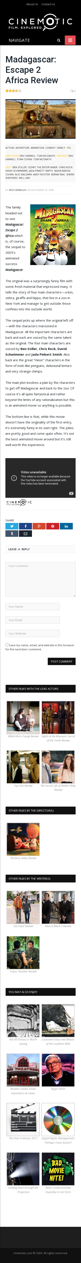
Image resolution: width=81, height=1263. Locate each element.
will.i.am (24, 177)
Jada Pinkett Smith (41, 170)
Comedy (50, 147)
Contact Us (48, 4)
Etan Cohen (24, 159)
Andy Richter (41, 174)
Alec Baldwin (23, 174)
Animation (37, 147)
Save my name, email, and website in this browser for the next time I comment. (39, 647)
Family (61, 147)
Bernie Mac (58, 174)
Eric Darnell (28, 155)
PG (69, 147)
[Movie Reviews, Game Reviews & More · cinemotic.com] (40, 21)
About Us (32, 4)
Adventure (22, 147)
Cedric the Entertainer (42, 167)
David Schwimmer (16, 170)
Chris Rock (66, 167)
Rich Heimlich (17, 190)
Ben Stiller (20, 167)
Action (9, 147)
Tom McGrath (46, 155)
